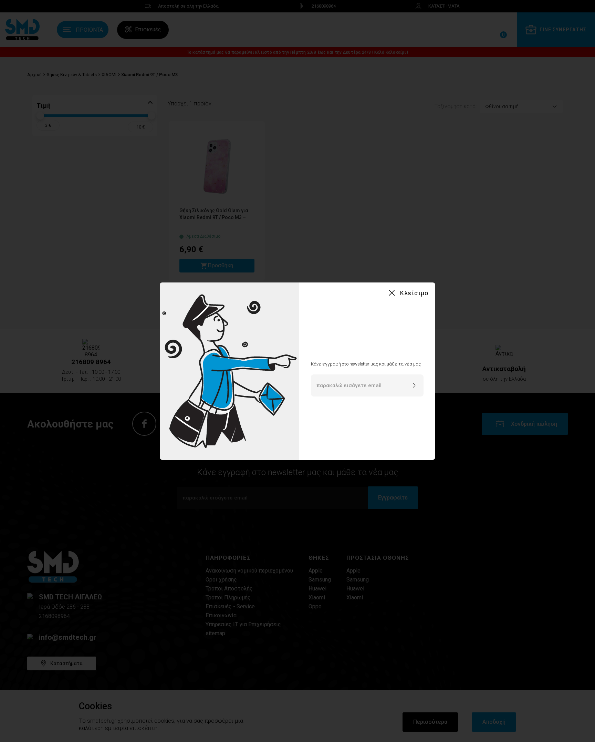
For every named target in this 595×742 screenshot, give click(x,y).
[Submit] (414, 385)
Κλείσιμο (414, 293)
